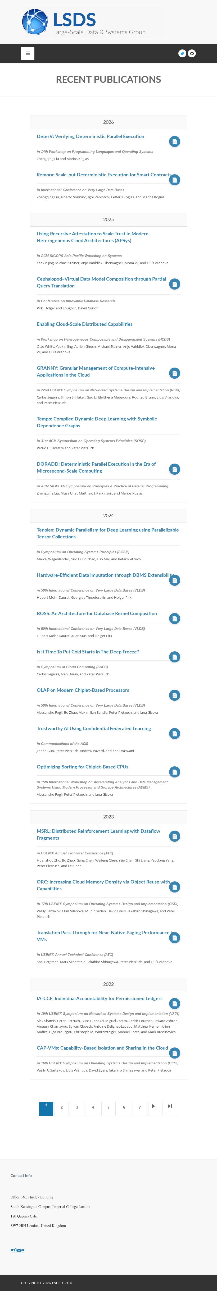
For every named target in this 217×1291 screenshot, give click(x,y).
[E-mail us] (19, 1249)
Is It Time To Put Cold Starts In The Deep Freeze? (88, 652)
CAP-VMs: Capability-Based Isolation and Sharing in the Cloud (102, 1048)
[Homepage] (22, 1249)
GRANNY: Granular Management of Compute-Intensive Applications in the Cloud (96, 372)
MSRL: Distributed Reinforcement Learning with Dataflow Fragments (98, 835)
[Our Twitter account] (12, 1249)
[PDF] (174, 141)
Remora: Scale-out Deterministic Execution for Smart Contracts (104, 175)
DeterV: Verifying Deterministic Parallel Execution (90, 136)
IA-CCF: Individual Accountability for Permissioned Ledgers (99, 998)
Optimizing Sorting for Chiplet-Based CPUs (82, 767)
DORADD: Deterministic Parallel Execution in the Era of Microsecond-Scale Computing (96, 468)
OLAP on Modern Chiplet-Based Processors (83, 690)
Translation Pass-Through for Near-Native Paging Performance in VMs (106, 936)
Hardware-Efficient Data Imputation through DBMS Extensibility (105, 575)
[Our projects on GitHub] (15, 1249)
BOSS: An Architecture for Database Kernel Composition (97, 613)
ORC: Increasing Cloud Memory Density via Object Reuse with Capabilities (103, 885)
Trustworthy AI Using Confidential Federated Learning (94, 728)
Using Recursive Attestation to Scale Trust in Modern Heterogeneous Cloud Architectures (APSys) (92, 237)
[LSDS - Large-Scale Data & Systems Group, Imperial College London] (92, 21)
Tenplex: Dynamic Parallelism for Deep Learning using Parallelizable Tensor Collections (108, 533)
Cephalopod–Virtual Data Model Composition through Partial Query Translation (101, 283)
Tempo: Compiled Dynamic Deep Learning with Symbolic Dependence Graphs (97, 422)
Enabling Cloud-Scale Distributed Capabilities (85, 324)
